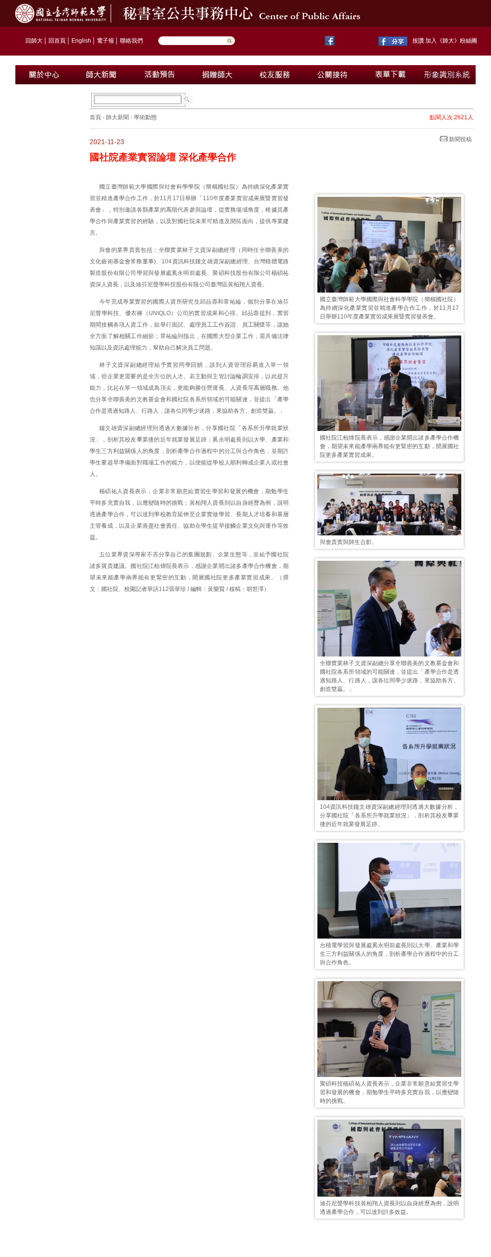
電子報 (105, 40)
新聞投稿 (459, 139)
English (81, 40)
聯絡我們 (131, 40)
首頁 (95, 117)
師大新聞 (117, 117)
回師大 (34, 40)
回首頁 (57, 40)
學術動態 (145, 117)
